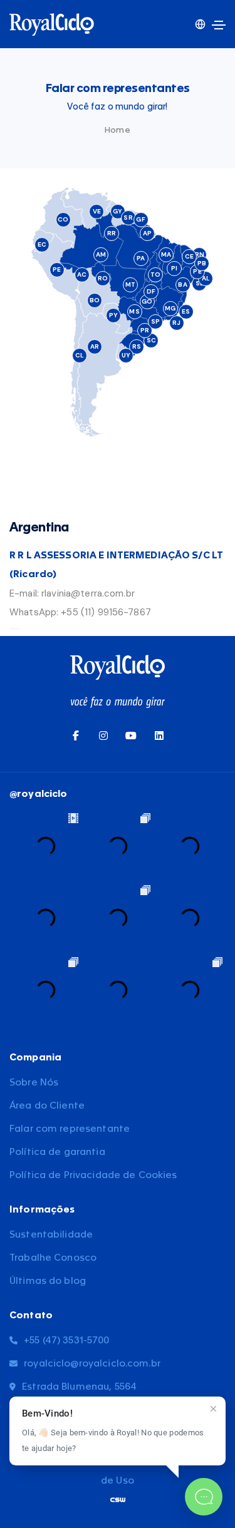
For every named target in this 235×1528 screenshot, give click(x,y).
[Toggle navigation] (219, 25)
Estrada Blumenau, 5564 (79, 1387)
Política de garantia (57, 1152)
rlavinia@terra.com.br (88, 593)
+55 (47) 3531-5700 (66, 1340)
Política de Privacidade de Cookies (93, 1175)
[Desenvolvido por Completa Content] (117, 1499)
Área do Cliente (47, 1105)
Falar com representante (69, 1129)
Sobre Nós (33, 1082)
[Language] (200, 24)
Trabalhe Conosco (53, 1258)
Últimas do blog (47, 1281)
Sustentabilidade (51, 1234)
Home (117, 130)
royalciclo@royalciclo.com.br (92, 1363)
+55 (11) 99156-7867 (106, 612)
